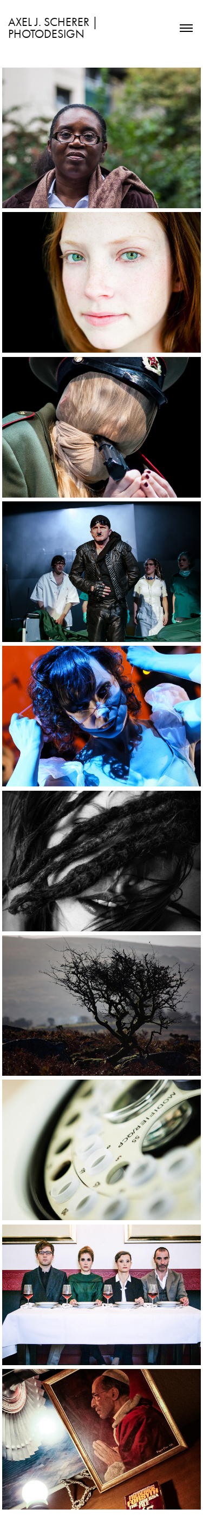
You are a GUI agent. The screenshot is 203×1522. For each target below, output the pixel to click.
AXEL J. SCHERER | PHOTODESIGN (54, 28)
